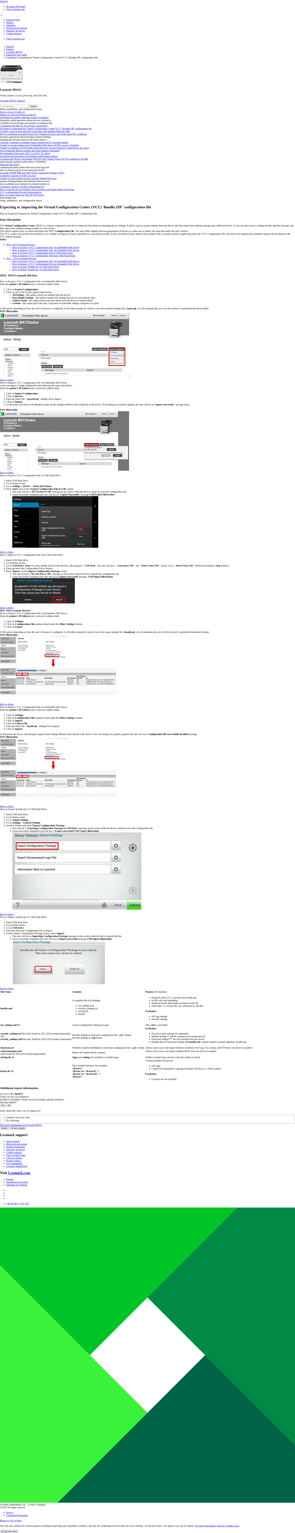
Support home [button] (13, 19)
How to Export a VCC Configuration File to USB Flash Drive (42, 253)
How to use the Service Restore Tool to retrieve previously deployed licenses (37, 189)
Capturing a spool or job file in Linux (18, 175)
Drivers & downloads (16, 1144)
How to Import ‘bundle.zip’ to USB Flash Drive (35, 269)
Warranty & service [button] (15, 31)
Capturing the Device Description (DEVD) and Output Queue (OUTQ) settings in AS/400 (44, 159)
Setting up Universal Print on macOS (18, 114)
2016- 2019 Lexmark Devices (20, 244)
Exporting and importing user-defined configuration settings (29, 156)
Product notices (13, 1160)
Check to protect (14, 1158)
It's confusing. (13, 1120)
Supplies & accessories (17, 1182)
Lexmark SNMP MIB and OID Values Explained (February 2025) (32, 173)
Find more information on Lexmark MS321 (21, 1125)
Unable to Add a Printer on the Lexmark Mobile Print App (28, 178)
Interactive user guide (16, 54)
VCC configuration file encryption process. (21, 192)
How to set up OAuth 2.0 (12, 112)
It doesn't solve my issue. (18, 1117)
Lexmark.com (19, 1173)
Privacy (10, 1512)
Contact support (18, 1128)
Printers (10, 49)
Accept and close (9, 1531)
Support (10, 46)
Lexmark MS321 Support (12, 100)
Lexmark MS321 (14, 52)
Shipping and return (9, 164)
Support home (13, 1141)
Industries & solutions (16, 1185)
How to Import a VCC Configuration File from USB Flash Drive (43, 255)
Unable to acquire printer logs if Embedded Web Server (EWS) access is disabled (39, 145)
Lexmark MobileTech (16, 1166)
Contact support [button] (14, 33)
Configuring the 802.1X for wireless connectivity (24, 126)
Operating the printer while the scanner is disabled (24, 117)
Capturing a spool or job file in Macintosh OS (22, 186)
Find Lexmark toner (16, 1155)
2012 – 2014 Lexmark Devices (21, 258)
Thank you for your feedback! (14, 1096)
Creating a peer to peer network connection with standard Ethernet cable (35, 131)
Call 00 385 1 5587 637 (17, 1203)
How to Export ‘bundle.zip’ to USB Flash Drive (35, 266)
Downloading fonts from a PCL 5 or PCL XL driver (25, 153)
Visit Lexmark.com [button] (15, 9)
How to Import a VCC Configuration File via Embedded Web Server (45, 250)
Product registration (15, 1147)
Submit (4, 1128)
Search (33, 106)
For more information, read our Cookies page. (217, 1526)
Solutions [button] (10, 25)
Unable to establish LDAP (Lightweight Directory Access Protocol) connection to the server (44, 148)
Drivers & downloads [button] (16, 28)
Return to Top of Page (11, 1520)
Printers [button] (10, 22)
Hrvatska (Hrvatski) (15, 6)
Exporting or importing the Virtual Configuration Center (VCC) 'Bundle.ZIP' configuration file (46, 128)
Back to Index (7, 380)
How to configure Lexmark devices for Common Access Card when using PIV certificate (43, 134)
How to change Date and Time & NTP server (22, 195)
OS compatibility (14, 1163)
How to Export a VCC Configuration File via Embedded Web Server (45, 247)
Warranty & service (15, 1149)
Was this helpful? (8, 1102)
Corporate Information (17, 1515)
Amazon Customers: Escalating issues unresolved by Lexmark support (34, 142)
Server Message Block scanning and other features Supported (29, 150)
